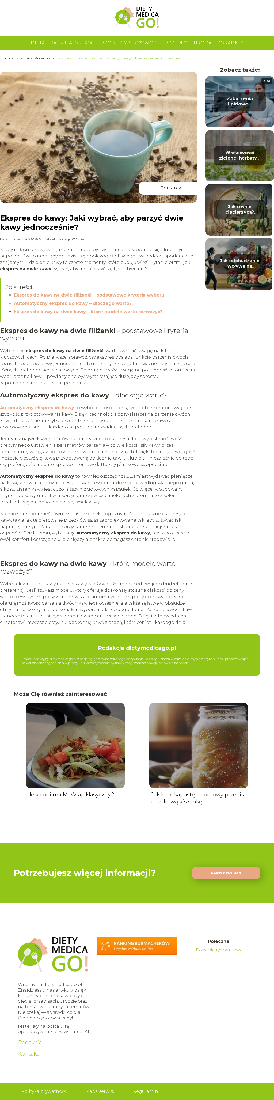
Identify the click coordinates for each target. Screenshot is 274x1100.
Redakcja (30, 1042)
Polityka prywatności (44, 1091)
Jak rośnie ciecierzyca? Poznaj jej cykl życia (239, 209)
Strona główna (15, 58)
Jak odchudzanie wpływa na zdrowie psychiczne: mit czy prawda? (240, 264)
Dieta (38, 42)
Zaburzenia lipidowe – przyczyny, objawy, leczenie (239, 101)
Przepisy (176, 42)
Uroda (203, 42)
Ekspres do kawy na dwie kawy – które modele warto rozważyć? (88, 311)
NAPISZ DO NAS (226, 873)
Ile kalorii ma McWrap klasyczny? (71, 794)
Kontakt (28, 1053)
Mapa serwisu (100, 1091)
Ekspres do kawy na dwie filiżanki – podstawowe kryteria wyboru (89, 295)
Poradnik (230, 42)
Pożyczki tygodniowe (219, 950)
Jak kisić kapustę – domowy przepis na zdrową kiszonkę (197, 798)
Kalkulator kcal (73, 42)
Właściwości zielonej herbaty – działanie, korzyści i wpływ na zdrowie (239, 155)
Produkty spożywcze (130, 42)
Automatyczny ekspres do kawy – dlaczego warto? (72, 303)
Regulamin (145, 1091)
